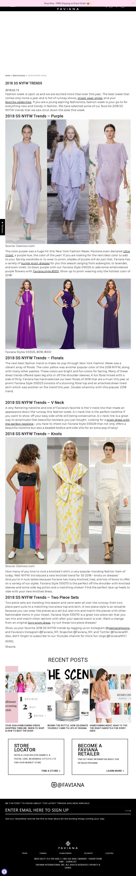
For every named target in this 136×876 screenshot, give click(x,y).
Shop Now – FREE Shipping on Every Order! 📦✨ (68, 3)
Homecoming (65, 853)
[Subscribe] (128, 811)
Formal (43, 853)
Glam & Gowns (19, 76)
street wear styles (90, 98)
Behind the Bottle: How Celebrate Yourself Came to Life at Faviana (68, 726)
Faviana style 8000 (46, 271)
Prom (24, 853)
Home (7, 76)
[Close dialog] (133, 3)
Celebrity (88, 853)
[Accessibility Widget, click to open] (4, 872)
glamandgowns (119, 628)
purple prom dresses (35, 263)
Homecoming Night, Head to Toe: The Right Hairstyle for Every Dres (109, 728)
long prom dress (39, 622)
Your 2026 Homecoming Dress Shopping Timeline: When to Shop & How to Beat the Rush (24, 728)
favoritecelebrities (18, 102)
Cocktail (109, 853)
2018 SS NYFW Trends (37, 76)
